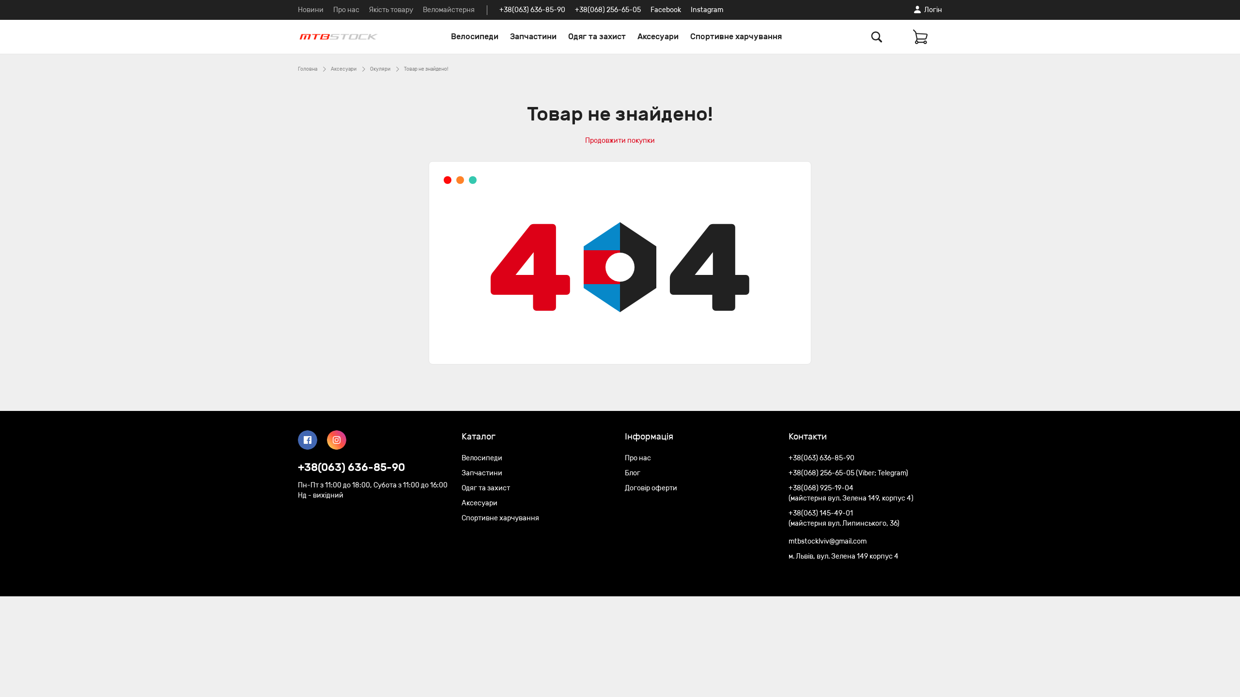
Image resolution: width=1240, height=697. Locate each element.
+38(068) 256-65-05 (608, 10)
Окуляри (380, 69)
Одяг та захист (597, 36)
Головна (307, 69)
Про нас (346, 10)
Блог (632, 473)
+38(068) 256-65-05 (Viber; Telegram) (848, 473)
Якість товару (391, 10)
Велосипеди (474, 36)
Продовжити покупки (620, 140)
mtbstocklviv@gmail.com (828, 541)
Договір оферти (651, 488)
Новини (311, 10)
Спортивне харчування (736, 36)
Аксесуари (658, 36)
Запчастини (533, 36)
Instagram (707, 10)
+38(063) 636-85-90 (532, 10)
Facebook (666, 10)
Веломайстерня (449, 10)
